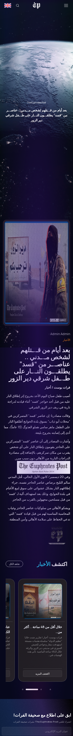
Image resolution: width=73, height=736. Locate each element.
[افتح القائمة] (66, 5)
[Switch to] (7, 5)
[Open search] (17, 5)
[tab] (50, 689)
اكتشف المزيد (36, 673)
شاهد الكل (14, 564)
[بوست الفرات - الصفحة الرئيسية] (36, 5)
